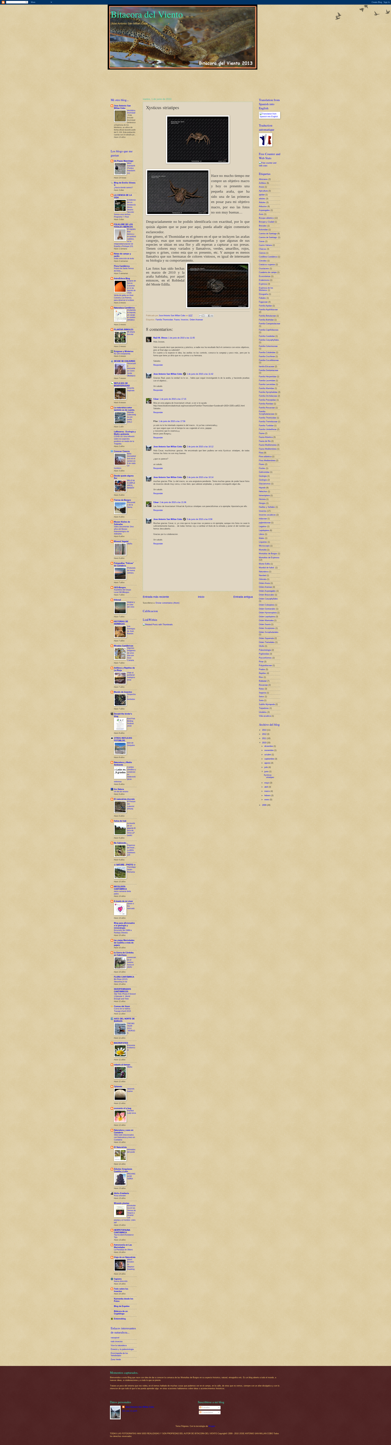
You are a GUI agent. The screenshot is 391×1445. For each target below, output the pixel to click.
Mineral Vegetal (121, 541)
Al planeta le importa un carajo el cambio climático (131, 315)
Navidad (262, 575)
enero (267, 799)
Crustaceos (264, 268)
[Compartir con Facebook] (209, 315)
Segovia (262, 693)
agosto (267, 763)
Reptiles (262, 673)
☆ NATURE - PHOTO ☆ (125, 865)
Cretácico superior (267, 264)
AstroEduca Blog (122, 278)
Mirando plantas (121, 1203)
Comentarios (207, 1412)
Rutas (261, 689)
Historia (262, 499)
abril (266, 787)
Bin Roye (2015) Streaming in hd (121, 980)
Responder (158, 365)
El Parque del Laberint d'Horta (131, 805)
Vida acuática (265, 716)
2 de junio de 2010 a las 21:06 (173, 502)
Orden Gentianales (267, 609)
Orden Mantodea (266, 620)
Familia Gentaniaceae (268, 370)
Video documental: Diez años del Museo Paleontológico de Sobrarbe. (124, 530)
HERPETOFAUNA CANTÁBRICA (122, 1231)
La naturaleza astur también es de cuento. (124, 408)
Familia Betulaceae (267, 316)
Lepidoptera (264, 530)
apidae (262, 195)
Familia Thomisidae (164, 319)
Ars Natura (119, 789)
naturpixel (115, 1337)
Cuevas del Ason (122, 1006)
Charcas (262, 249)
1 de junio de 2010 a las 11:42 (200, 374)
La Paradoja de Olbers (123, 1250)
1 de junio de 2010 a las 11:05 (181, 338)
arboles (262, 198)
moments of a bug (122, 1108)
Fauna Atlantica (266, 437)
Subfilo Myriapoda (267, 704)
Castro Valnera (265, 245)
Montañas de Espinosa (269, 557)
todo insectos (117, 1341)
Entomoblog (120, 1319)
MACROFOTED (121, 1043)
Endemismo (264, 280)
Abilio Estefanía (121, 1193)
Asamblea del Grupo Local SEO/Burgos (122, 591)
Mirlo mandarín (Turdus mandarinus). (131, 168)
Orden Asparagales (267, 591)
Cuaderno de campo (268, 272)
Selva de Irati (120, 821)
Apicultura (263, 191)
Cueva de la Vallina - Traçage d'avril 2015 (122, 1010)
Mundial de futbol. (267, 567)
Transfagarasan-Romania (131, 869)
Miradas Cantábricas (123, 646)
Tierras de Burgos (122, 500)
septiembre (269, 759)
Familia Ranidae (266, 404)
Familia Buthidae (266, 320)
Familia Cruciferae (267, 356)
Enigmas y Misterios (123, 351)
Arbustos (263, 206)
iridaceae (263, 518)
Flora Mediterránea (267, 460)
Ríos (261, 677)
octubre (268, 754)
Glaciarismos (264, 484)
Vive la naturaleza (119, 1345)
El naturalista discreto (124, 799)
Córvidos (263, 261)
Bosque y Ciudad (266, 222)
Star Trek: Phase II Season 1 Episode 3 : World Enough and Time (125, 996)
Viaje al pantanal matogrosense (131, 676)
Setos (261, 696)
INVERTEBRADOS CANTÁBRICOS (122, 990)
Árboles (262, 202)
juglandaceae (264, 522)
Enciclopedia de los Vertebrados (119, 1354)
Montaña (263, 550)
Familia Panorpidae (267, 400)
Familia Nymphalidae (268, 392)
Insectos (184, 319)
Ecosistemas (264, 276)
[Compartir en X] (206, 315)
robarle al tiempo (122, 1064)
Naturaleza (263, 571)
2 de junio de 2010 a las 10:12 (200, 446)
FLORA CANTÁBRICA (124, 977)
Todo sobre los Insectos (121, 1290)
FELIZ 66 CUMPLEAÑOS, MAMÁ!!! (131, 484)
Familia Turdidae (266, 425)
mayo (267, 783)
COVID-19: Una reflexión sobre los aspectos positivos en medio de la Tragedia (124, 440)
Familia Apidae (265, 306)
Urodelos (263, 712)
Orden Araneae (196, 319)
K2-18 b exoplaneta (122, 354)
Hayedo (262, 487)
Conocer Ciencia (122, 451)
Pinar (261, 661)
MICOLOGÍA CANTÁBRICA (120, 887)
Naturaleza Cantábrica (124, 308)
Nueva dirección (121, 1281)
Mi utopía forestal (131, 333)
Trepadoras (264, 708)
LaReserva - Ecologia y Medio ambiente (125, 432)
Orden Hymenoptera (268, 612)
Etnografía (263, 294)
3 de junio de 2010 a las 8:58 (199, 519)
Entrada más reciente (156, 596)
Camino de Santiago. (268, 237)
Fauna (177, 319)
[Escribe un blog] (203, 315)
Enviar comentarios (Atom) (167, 603)
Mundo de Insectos (123, 692)
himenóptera (264, 495)
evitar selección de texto (124, 258)
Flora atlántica (265, 456)
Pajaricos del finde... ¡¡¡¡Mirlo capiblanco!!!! (131, 850)
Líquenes (263, 542)
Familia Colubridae (267, 352)
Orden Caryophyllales (268, 599)
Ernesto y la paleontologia (122, 1349)
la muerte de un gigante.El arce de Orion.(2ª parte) (131, 829)
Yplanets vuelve (130, 1090)
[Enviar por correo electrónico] (200, 315)
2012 (264, 734)
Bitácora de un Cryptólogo (121, 1312)
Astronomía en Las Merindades (123, 1246)
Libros (261, 534)
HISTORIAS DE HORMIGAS (121, 622)
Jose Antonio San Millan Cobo (167, 374)
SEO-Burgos (120, 587)
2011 (264, 738)
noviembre (269, 750)
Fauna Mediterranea (267, 445)
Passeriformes (265, 658)
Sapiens (118, 1279)
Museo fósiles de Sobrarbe (122, 523)
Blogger (211, 1426)
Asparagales (264, 210)
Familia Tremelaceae (268, 421)
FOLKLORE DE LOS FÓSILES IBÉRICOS (123, 225)
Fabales (262, 298)
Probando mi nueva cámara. (131, 570)
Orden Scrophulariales (268, 632)
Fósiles (262, 468)
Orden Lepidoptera (267, 616)
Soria (261, 700)
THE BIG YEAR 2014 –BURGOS (131, 1028)
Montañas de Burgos (268, 553)
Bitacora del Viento (147, 14)
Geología (263, 480)
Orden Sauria (264, 624)
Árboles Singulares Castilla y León (123, 1170)
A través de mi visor (123, 901)
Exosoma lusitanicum (131, 1047)
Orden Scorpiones (267, 628)
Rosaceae (263, 685)
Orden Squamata (266, 638)
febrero (267, 795)
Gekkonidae (264, 472)
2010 (264, 742)
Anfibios (262, 183)
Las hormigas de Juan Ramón (131, 630)
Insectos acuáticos (267, 515)
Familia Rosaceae (267, 408)
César (156, 399)
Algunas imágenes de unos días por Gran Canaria (131, 654)
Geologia (263, 476)
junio (266, 771)
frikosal (117, 600)
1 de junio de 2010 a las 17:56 (172, 421)
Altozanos (263, 179)
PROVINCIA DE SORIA (131, 1176)
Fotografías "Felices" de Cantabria (124, 564)
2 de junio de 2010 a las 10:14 (200, 477)
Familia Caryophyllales (269, 340)
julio (266, 767)
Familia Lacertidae (267, 380)
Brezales (263, 226)
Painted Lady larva (131, 1112)
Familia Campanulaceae (269, 323)
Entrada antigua (243, 596)
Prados (262, 669)
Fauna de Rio (265, 441)
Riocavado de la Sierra (131, 504)
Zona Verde (116, 1359)
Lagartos (263, 526)
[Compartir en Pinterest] (212, 315)
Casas (262, 241)
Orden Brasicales (266, 595)
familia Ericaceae (266, 366)
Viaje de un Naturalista (124, 1257)
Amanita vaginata (130, 389)
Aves (261, 214)
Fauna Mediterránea (267, 449)
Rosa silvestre (120, 1196)
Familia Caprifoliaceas (268, 330)
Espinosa (263, 284)
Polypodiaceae (265, 665)
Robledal (263, 681)
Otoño (129, 544)
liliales (261, 538)
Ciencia (262, 253)
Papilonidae (264, 654)
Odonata (262, 579)
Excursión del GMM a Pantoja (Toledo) (123, 931)
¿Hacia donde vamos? (123, 187)
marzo (267, 791)
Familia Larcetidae (267, 384)
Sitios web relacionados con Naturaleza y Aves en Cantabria (124, 1137)
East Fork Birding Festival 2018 (131, 722)
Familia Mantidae (266, 388)
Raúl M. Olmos (160, 338)
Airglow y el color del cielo (131, 604)
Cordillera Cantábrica (268, 257)
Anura (261, 187)
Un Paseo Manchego (123, 161)
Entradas (205, 1407)
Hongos (262, 503)
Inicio (201, 596)
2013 (264, 730)
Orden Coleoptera (266, 605)
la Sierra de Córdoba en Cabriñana (123, 953)
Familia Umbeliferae (267, 429)
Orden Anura (264, 583)
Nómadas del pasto (131, 1150)
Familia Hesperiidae (267, 376)
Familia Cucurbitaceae (269, 360)
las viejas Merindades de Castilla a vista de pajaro (124, 942)
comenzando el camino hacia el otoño (131, 962)
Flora (261, 453)
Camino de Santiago (268, 233)
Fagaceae (263, 302)
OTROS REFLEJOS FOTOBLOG (123, 739)
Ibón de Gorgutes (131, 744)
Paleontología (265, 650)
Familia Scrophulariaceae (266, 412)
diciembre (269, 746)
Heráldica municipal (131, 111)
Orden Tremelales (267, 642)
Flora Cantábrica (122, 266)
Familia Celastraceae (268, 346)
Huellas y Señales (267, 507)
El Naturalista (120, 1147)
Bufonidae (263, 229)
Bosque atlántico (266, 218)
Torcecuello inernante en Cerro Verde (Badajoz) (131, 369)
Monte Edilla (264, 564)
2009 (264, 805)
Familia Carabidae (267, 336)
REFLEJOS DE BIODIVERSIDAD (122, 384)
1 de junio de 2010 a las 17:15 (173, 399)
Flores (261, 464)
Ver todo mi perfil (129, 1411)
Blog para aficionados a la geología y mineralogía (124, 925)
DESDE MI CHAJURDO (124, 361)
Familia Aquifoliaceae (268, 309)
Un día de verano (121, 791)
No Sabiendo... (121, 843)
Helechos (263, 491)
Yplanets (118, 1086)
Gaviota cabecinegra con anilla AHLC (131, 417)
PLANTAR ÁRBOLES (123, 329)
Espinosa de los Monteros (266, 289)
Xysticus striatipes (269, 776)
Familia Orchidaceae (268, 396)
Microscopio (264, 546)
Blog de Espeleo (122, 1306)
